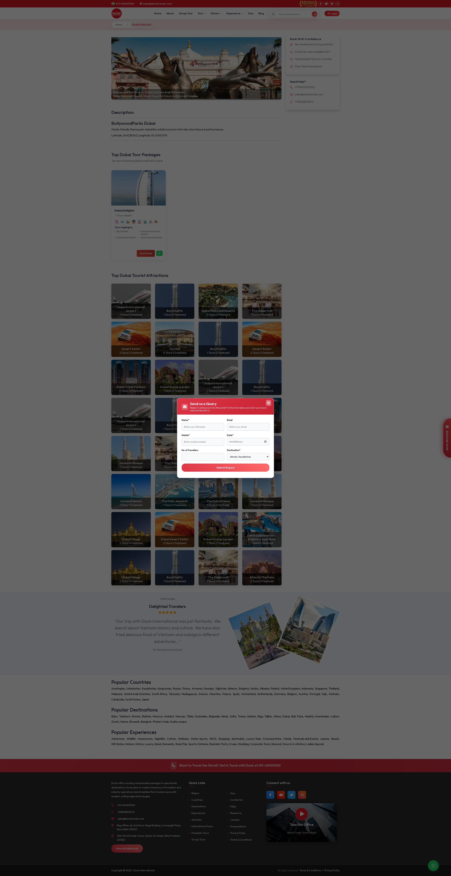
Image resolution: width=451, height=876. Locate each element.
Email (230, 420)
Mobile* (186, 435)
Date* (230, 435)
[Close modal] (268, 403)
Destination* (233, 450)
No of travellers (190, 450)
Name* (185, 420)
